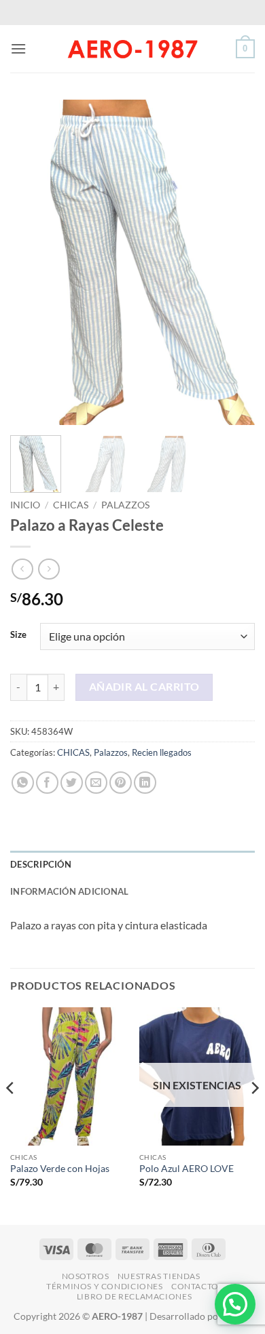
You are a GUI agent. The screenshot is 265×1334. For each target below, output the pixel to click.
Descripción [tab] (40, 864)
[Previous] (32, 262)
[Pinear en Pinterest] (120, 782)
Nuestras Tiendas (159, 1276)
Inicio (25, 505)
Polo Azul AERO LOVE (186, 1168)
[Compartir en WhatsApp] (23, 782)
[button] (18, 48)
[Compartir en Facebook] (47, 782)
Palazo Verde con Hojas (59, 1168)
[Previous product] (48, 569)
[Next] (233, 262)
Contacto (195, 1286)
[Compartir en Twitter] (71, 782)
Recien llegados (162, 752)
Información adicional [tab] (69, 891)
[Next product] (22, 569)
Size (18, 635)
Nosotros (85, 1276)
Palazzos (125, 505)
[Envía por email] (96, 782)
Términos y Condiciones (104, 1286)
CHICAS (70, 505)
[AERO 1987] (132, 48)
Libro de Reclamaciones (134, 1296)
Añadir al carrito (144, 687)
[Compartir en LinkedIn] (145, 782)
